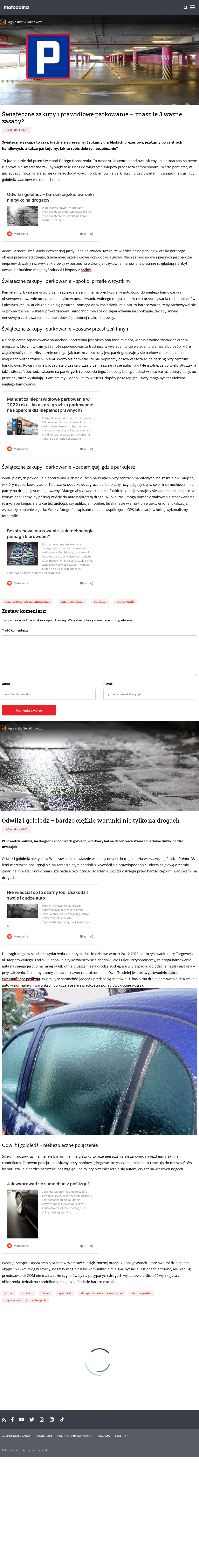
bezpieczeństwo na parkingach (27, 601)
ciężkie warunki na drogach (25, 1300)
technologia (57, 503)
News (45, 1293)
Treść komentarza (15, 630)
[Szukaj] (185, 7)
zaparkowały (12, 352)
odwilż (27, 1293)
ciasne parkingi (72, 601)
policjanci (177, 1479)
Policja (115, 871)
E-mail (108, 684)
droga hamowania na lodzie (101, 1293)
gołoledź (9, 179)
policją (86, 269)
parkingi (100, 601)
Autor (6, 684)
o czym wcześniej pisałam (152, 1546)
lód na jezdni (141, 1293)
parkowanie (125, 601)
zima (8, 1293)
